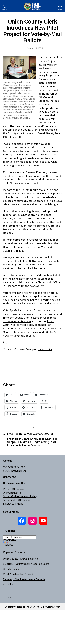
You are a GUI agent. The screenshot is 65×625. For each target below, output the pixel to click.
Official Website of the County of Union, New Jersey (32, 607)
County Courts (11, 569)
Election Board (40, 563)
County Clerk (22, 563)
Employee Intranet (13, 503)
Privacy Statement (14, 489)
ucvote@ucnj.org (23, 335)
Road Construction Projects (18, 574)
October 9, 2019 (35, 48)
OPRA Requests (12, 492)
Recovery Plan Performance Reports (24, 579)
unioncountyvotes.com (17, 321)
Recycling (8, 584)
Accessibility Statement (17, 500)
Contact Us (9, 477)
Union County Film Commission (20, 558)
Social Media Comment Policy (20, 496)
